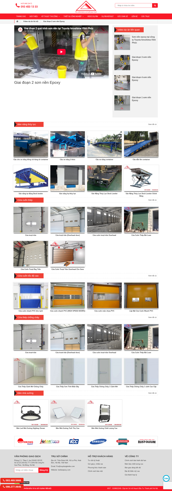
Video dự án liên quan (129, 30)
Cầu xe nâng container (104, 159)
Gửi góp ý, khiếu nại (95, 464)
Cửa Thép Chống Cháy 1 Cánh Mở (104, 387)
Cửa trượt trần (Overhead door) (68, 235)
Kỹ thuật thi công (50, 16)
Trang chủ (21, 16)
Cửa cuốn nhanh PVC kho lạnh (31, 311)
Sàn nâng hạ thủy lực (67, 194)
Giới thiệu (33, 16)
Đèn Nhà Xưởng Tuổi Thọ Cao (67, 428)
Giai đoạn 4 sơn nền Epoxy (141, 78)
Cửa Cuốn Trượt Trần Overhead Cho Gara (67, 269)
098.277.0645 (13, 486)
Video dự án (92, 16)
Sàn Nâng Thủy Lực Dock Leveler (104, 194)
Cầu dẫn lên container (141, 159)
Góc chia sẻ (122, 16)
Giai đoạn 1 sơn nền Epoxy (141, 98)
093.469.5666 (13, 480)
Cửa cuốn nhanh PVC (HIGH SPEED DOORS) (67, 311)
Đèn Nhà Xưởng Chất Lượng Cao (104, 428)
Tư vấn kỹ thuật (94, 460)
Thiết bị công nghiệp (72, 16)
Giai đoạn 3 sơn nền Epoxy (141, 58)
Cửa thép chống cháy (28, 317)
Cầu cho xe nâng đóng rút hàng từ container (30, 159)
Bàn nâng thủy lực (27, 124)
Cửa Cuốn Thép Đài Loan (141, 235)
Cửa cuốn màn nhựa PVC (104, 311)
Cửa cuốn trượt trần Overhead (104, 235)
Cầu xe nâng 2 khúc (67, 159)
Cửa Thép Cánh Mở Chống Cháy (30, 387)
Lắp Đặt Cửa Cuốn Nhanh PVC (141, 311)
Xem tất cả (152, 124)
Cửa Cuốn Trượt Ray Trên (31, 269)
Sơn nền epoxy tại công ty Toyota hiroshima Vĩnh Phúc (144, 40)
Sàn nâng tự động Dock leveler (31, 194)
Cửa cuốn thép (25, 200)
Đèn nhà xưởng (25, 393)
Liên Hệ (134, 16)
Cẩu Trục (145, 16)
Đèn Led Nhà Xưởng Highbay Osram (30, 428)
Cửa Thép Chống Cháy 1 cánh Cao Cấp (141, 387)
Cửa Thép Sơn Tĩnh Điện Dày (67, 387)
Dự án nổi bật (108, 16)
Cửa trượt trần (30, 235)
